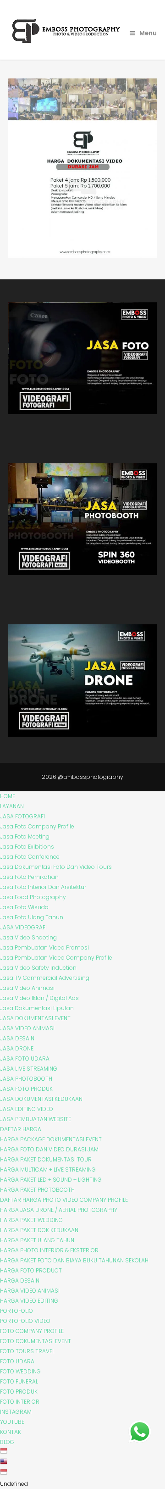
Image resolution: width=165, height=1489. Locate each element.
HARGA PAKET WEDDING (31, 1220)
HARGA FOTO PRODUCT (31, 1270)
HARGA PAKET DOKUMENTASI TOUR (46, 1159)
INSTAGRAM (16, 1412)
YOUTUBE (12, 1422)
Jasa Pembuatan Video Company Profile (56, 957)
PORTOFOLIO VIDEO (25, 1321)
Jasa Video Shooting (28, 937)
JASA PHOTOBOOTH (26, 1079)
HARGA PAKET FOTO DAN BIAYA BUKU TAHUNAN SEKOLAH (74, 1260)
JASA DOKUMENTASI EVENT (35, 1018)
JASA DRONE (16, 1048)
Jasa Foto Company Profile (37, 826)
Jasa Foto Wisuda (24, 907)
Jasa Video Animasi (27, 988)
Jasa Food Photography (33, 897)
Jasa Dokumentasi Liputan (37, 1008)
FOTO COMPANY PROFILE (32, 1331)
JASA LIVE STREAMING (28, 1068)
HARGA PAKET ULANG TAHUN (37, 1240)
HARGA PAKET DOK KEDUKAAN (39, 1230)
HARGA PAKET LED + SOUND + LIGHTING (51, 1179)
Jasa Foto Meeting (25, 836)
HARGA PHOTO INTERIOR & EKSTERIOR (49, 1250)
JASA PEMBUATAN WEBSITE (35, 1119)
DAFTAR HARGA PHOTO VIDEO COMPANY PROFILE (64, 1200)
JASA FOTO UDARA (25, 1058)
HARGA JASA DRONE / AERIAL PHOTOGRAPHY (58, 1210)
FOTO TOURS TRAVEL (27, 1351)
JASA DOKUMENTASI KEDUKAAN (41, 1099)
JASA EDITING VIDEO (26, 1109)
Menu (148, 33)
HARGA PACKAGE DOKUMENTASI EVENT (51, 1139)
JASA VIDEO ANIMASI (27, 1028)
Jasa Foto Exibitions (27, 846)
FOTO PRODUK (19, 1391)
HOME (7, 796)
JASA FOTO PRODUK (26, 1089)
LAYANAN (12, 806)
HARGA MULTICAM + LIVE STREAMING (48, 1169)
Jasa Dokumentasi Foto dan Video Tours (56, 867)
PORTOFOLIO (16, 1311)
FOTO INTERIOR (19, 1402)
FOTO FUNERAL (19, 1381)
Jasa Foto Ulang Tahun (31, 917)
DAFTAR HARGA (20, 1129)
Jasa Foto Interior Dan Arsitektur (43, 887)
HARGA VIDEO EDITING (29, 1301)
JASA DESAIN (17, 1038)
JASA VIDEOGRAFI (23, 927)
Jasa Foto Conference (30, 857)
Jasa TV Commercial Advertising (44, 978)
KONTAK (10, 1432)
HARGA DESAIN (19, 1280)
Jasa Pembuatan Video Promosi (44, 947)
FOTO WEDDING (20, 1371)
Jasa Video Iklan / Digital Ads (39, 998)
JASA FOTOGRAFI (22, 816)
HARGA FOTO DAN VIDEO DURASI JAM (49, 1149)
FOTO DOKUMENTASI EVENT (35, 1341)
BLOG (7, 1442)
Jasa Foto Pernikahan (29, 877)
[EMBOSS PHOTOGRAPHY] (66, 41)
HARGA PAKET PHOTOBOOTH (37, 1190)
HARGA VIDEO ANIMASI (30, 1291)
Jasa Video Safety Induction (38, 968)
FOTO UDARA (17, 1361)
